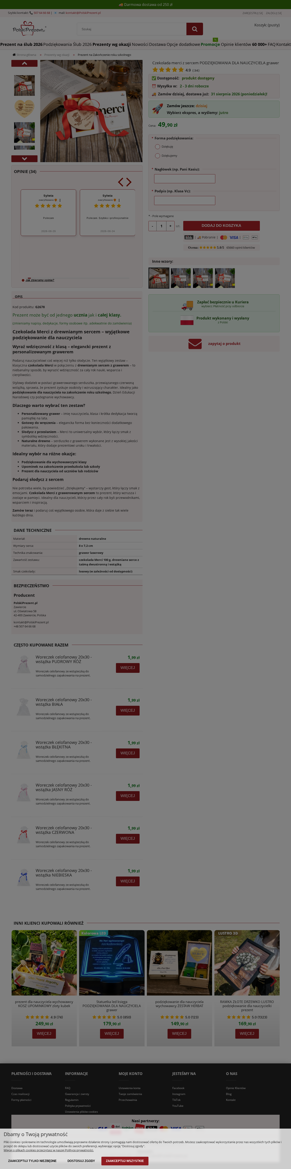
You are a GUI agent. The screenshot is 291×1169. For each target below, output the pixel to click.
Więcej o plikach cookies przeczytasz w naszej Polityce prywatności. (49, 1150)
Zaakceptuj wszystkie (125, 1161)
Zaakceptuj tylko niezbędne (32, 1161)
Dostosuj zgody (81, 1161)
